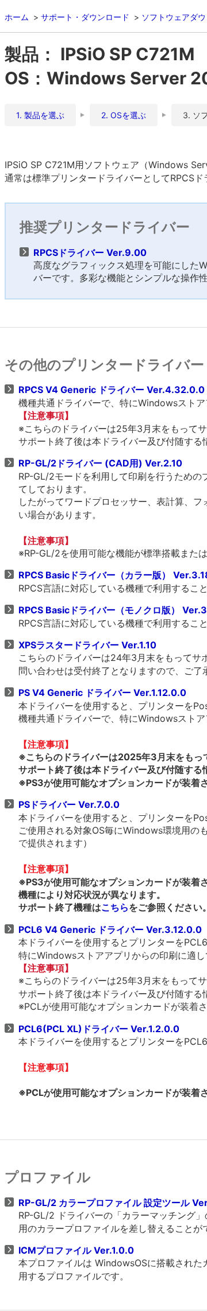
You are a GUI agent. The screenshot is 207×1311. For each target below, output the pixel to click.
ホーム (17, 17)
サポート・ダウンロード (85, 17)
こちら (115, 907)
